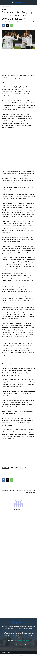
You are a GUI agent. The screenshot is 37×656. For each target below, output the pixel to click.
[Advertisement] (18, 62)
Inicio (3, 6)
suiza (11, 470)
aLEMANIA (12, 467)
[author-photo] (18, 507)
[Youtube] (25, 645)
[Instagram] (16, 645)
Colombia (31, 467)
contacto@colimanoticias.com (21, 640)
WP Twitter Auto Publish (11, 655)
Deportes (8, 6)
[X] (7, 25)
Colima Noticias (8, 21)
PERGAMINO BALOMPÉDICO (10, 490)
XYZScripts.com (27, 655)
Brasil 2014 (24, 467)
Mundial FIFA (5, 470)
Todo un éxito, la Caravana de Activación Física (27, 491)
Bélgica (18, 467)
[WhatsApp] (11, 25)
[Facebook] (3, 25)
